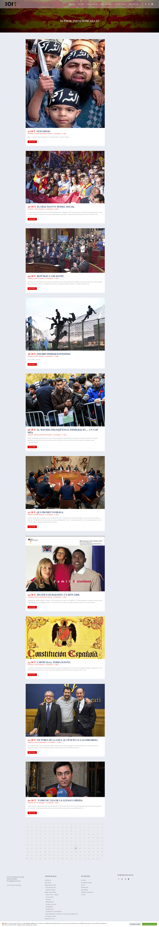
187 (58, 859)
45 (67, 831)
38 (36, 831)
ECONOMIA (49, 907)
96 (54, 841)
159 (93, 852)
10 (71, 824)
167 (49, 855)
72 (27, 838)
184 (45, 859)
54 (27, 834)
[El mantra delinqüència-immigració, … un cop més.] (65, 400)
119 (76, 845)
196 (98, 859)
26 (62, 827)
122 (89, 845)
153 (67, 852)
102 (80, 841)
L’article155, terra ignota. (54, 662)
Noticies (48, 882)
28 (71, 827)
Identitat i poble (52, 894)
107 (102, 841)
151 (58, 852)
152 (62, 852)
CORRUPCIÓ (49, 909)
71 (102, 834)
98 (62, 841)
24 (53, 827)
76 (45, 838)
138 (80, 848)
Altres (83, 880)
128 (36, 848)
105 (93, 841)
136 (71, 848)
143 (102, 848)
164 (36, 855)
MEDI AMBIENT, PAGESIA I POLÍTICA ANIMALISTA (62, 914)
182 (36, 859)
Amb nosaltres (50, 885)
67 (84, 834)
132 (54, 848)
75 (40, 838)
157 (84, 852)
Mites (83, 885)
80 (62, 838)
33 (93, 827)
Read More (32, 141)
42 (53, 831)
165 (41, 855)
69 (93, 834)
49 (84, 831)
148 (45, 852)
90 (27, 841)
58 (45, 834)
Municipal (41, 802)
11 (75, 824)
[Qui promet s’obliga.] (65, 482)
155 (76, 852)
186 (54, 859)
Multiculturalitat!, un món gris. (58, 594)
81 (67, 838)
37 (31, 831)
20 (36, 827)
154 (71, 852)
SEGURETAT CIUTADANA (53, 911)
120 (80, 845)
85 (84, 838)
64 (71, 834)
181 (32, 859)
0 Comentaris (57, 133)
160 (98, 852)
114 (54, 845)
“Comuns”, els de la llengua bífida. (60, 800)
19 (32, 827)
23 (49, 827)
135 (67, 848)
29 (75, 827)
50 (89, 831)
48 (80, 831)
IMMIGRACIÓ (50, 902)
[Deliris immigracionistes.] (65, 324)
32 (89, 827)
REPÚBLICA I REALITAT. (50, 276)
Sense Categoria (87, 892)
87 (93, 838)
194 (89, 859)
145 (32, 852)
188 (62, 859)
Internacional (42, 133)
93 (40, 841)
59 (49, 834)
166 (45, 855)
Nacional (49, 133)
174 (80, 855)
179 (102, 855)
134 (63, 848)
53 (102, 831)
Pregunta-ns (49, 919)
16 (97, 824)
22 (45, 827)
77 (49, 838)
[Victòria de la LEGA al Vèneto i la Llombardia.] (65, 710)
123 (93, 845)
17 (102, 824)
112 (45, 845)
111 (40, 845)
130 (45, 848)
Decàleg (48, 880)
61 (58, 834)
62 (62, 834)
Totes (83, 894)
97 (58, 841)
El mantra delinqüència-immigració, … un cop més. (63, 431)
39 (40, 831)
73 (31, 838)
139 (84, 848)
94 (45, 841)
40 (45, 831)
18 (27, 827)
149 (49, 852)
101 (76, 841)
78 (53, 838)
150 (54, 852)
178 (98, 855)
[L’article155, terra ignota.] (65, 637)
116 (63, 845)
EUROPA (48, 899)
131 (49, 848)
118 (71, 845)
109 (32, 845)
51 (93, 831)
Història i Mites (50, 916)
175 (84, 855)
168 (54, 855)
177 (93, 855)
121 (84, 845)
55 (31, 834)
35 (102, 827)
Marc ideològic (50, 892)
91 (32, 841)
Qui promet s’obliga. (50, 512)
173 (76, 855)
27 (67, 827)
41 (49, 831)
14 (89, 824)
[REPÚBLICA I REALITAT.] (65, 250)
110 (36, 845)
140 (89, 848)
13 (84, 824)
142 (98, 848)
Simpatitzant (51, 890)
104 (89, 841)
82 (71, 838)
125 (102, 845)
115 (58, 845)
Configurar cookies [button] (135, 924)
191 (76, 859)
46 (71, 831)
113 (49, 845)
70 (97, 834)
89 (102, 838)
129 (41, 848)
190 (71, 859)
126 (27, 848)
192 (80, 859)
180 (27, 859)
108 (27, 845)
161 (102, 852)
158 (89, 852)
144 (27, 852)
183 (41, 859)
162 (27, 855)
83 (75, 838)
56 (36, 834)
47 (75, 831)
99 (67, 841)
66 (80, 834)
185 (49, 859)
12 (80, 824)
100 (71, 841)
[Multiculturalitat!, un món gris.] (65, 563)
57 (40, 834)
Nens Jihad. (43, 131)
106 (98, 841)
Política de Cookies (14, 885)
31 (84, 827)
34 (97, 827)
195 (93, 859)
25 (58, 827)
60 (54, 834)
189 (67, 859)
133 (58, 848)
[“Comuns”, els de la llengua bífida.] (65, 779)
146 (36, 852)
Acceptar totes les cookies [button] (149, 924)
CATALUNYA (49, 897)
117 (67, 845)
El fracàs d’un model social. (56, 206)
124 (98, 845)
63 (67, 834)
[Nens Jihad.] (65, 83)
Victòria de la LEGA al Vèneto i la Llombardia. (67, 739)
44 (62, 831)
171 (67, 855)
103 (84, 841)
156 (80, 852)
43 (58, 831)
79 (58, 838)
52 (97, 831)
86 (89, 838)
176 (89, 855)
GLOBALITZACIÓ (51, 904)
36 (27, 831)
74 (36, 838)
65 (75, 834)
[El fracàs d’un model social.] (65, 177)
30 (80, 827)
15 (93, 824)
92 (36, 841)
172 (71, 855)
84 (80, 838)
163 (32, 855)
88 (97, 838)
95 (49, 841)
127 (32, 848)
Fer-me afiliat (51, 887)
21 (40, 827)
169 (58, 855)
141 (93, 848)
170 (62, 855)
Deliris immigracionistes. (54, 353)
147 (41, 852)
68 (89, 834)
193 (84, 859)
